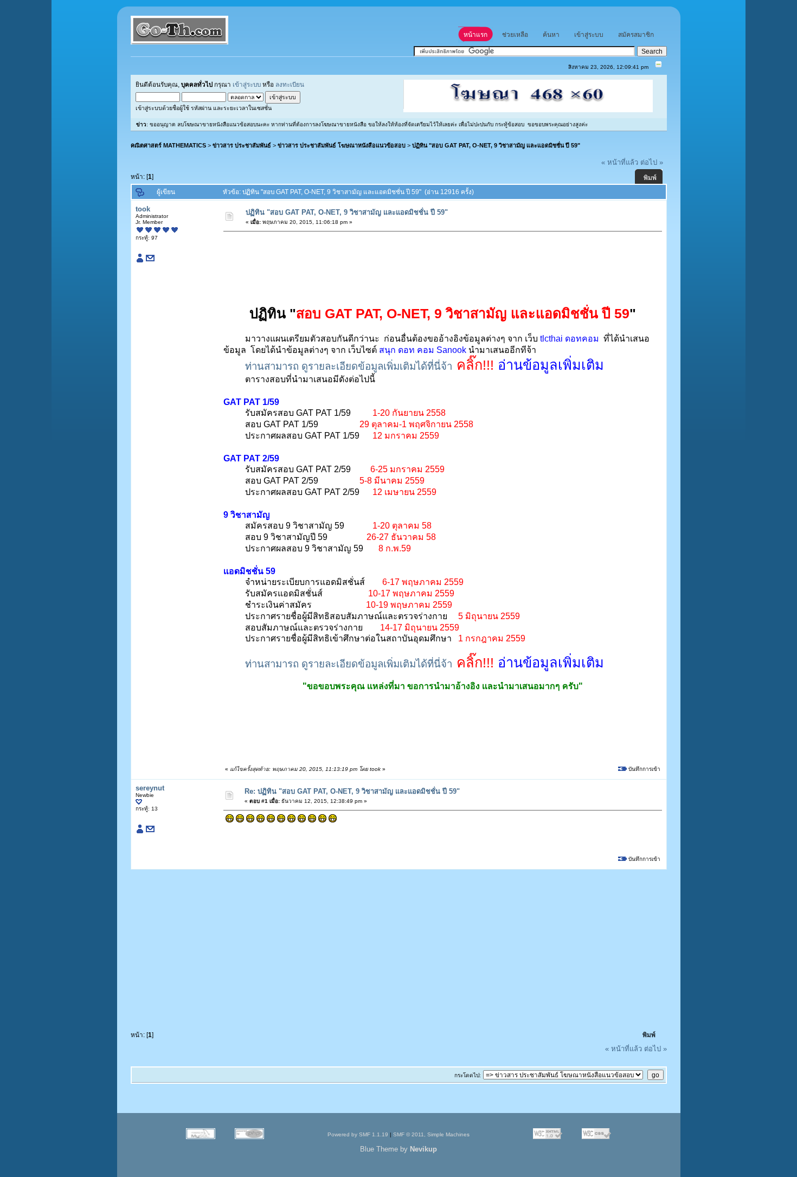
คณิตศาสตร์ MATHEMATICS (168, 145)
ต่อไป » (651, 162)
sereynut (150, 788)
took (143, 209)
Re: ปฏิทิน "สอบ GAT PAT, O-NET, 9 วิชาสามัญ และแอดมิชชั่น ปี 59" (352, 791)
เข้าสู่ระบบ (247, 84)
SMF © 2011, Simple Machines (431, 1134)
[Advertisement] (421, 260)
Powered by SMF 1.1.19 (357, 1134)
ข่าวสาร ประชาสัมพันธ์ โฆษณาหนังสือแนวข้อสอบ (342, 145)
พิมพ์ (650, 178)
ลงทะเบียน (289, 84)
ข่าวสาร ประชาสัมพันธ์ (242, 145)
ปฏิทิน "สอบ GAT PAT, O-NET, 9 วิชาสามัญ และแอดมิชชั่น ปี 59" (496, 145)
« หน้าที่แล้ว (619, 162)
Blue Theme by (398, 1149)
